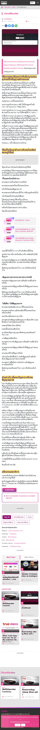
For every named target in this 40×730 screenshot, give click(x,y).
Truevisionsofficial (19, 543)
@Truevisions (10, 540)
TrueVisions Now (15, 546)
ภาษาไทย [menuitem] (31, 6)
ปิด (23, 725)
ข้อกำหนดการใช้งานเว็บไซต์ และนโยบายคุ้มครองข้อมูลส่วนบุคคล (20, 722)
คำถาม (30, 517)
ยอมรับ (17, 725)
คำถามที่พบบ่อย (18, 517)
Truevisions (12, 534)
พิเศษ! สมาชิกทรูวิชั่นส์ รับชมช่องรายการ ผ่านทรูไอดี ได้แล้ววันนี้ (20, 497)
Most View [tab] (11, 557)
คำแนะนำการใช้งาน (22, 522)
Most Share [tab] (29, 557)
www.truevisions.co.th (16, 531)
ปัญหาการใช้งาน (8, 522)
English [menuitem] (31, 9)
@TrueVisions (12, 537)
